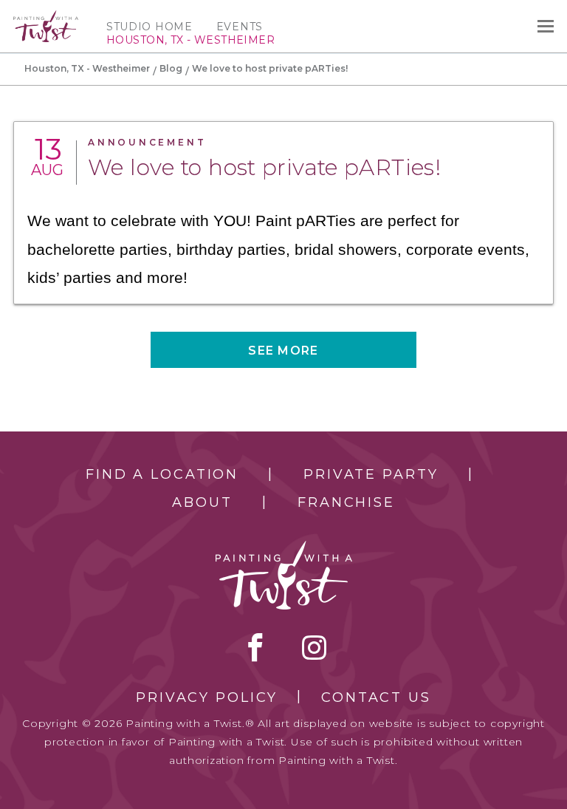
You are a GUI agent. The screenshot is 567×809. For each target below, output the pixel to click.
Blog (170, 68)
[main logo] (45, 17)
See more (283, 351)
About (202, 502)
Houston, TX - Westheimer (87, 68)
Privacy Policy (207, 697)
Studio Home (149, 26)
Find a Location (162, 474)
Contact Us (376, 697)
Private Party (370, 474)
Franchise (346, 502)
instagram (314, 647)
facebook (255, 647)
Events (239, 26)
